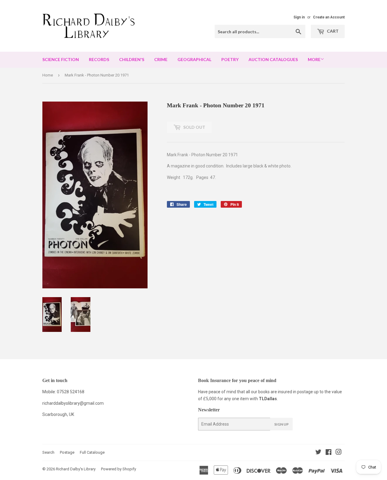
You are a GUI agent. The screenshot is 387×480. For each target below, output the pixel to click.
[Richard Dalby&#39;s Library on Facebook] (328, 452)
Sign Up (281, 424)
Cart (332, 31)
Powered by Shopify (118, 469)
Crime (160, 59)
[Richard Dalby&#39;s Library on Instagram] (339, 452)
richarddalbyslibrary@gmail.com (73, 403)
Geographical (194, 59)
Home (47, 75)
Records (99, 59)
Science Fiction (60, 59)
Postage (67, 452)
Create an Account (329, 17)
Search (48, 452)
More (314, 59)
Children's (131, 59)
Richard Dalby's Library (76, 469)
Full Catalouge (92, 452)
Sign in (299, 17)
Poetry (230, 59)
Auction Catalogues (273, 59)
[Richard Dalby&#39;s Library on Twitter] (318, 452)
